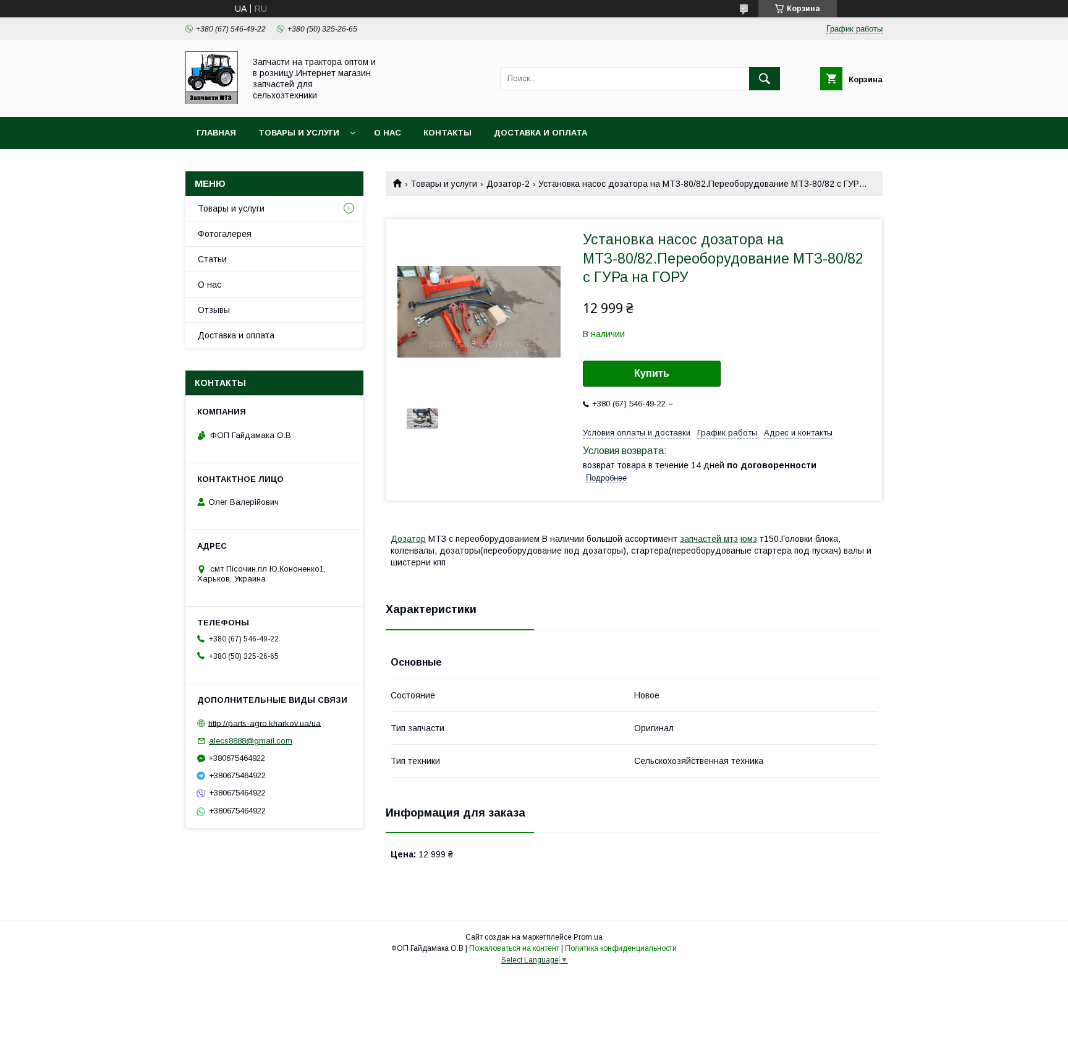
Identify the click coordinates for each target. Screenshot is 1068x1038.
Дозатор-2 (508, 184)
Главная (216, 132)
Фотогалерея (225, 234)
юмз (748, 539)
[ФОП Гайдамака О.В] (211, 101)
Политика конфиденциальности (621, 948)
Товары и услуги (298, 132)
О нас (387, 132)
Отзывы (214, 310)
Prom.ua (588, 937)
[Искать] (764, 78)
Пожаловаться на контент (514, 948)
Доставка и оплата (540, 132)
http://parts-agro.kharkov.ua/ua (264, 722)
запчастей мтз (709, 539)
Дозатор (408, 539)
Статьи (212, 259)
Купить (651, 373)
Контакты (447, 132)
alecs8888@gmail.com (250, 740)
